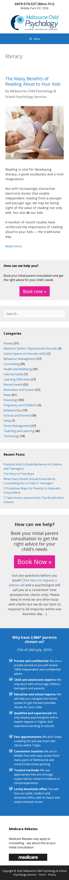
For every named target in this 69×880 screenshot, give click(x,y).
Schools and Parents (17, 415)
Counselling (11, 364)
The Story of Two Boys (19, 474)
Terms (42, 874)
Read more (13, 246)
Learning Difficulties (17, 379)
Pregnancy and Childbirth (20, 405)
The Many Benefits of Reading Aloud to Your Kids (33, 81)
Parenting (10, 400)
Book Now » (34, 561)
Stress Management (17, 426)
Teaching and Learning (19, 431)
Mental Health (13, 385)
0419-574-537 (26, 3)
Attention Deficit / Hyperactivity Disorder (30, 348)
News (7, 395)
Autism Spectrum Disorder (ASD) (25, 354)
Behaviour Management (20, 359)
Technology (11, 436)
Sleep (7, 421)
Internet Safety (14, 374)
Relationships (13, 410)
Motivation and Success (19, 390)
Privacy (52, 874)
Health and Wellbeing (18, 369)
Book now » (34, 291)
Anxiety (8, 343)
